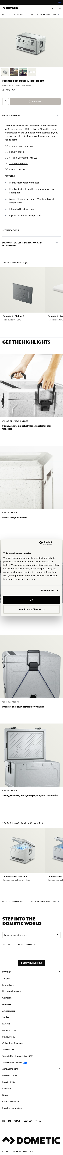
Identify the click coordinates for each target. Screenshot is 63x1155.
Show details (47, 590)
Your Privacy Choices (30, 609)
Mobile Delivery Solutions (42, 14)
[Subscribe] (58, 935)
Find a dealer (8, 985)
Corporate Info (10, 1069)
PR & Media (17, 1088)
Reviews (6, 1023)
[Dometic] (10, 8)
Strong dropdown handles (23, 146)
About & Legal (9, 1030)
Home (4, 14)
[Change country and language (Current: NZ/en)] (59, 2)
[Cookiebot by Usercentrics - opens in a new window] (39, 543)
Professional (18, 14)
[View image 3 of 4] (23, 72)
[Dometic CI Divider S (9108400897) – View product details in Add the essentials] (22, 298)
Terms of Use (8, 1049)
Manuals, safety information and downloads (22, 244)
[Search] (52, 8)
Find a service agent (11, 991)
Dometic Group (18, 1075)
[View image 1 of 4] (5, 72)
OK (31, 600)
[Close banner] (59, 543)
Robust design (17, 152)
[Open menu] (59, 8)
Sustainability (8, 1082)
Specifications (10, 230)
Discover (6, 1004)
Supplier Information (12, 1108)
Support (6, 972)
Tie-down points (18, 164)
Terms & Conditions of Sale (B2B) (17, 1056)
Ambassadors (8, 1011)
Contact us (7, 997)
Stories (5, 1017)
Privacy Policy (8, 1036)
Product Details (11, 115)
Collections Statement (12, 1043)
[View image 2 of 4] (14, 72)
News (14, 1095)
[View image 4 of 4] (32, 72)
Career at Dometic (20, 1101)
